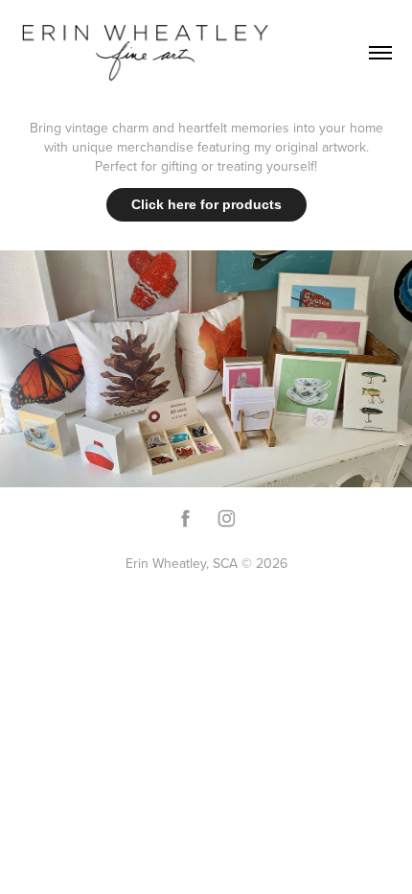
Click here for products (206, 204)
